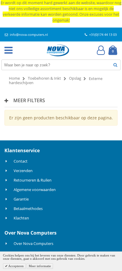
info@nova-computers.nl (29, 34)
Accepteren (16, 266)
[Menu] (9, 50)
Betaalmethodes (28, 208)
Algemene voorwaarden (35, 189)
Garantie (21, 199)
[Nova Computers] (58, 50)
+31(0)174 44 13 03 (103, 34)
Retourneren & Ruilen (33, 180)
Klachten (21, 218)
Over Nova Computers (33, 243)
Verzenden (23, 170)
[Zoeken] (115, 64)
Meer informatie (40, 266)
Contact (21, 161)
